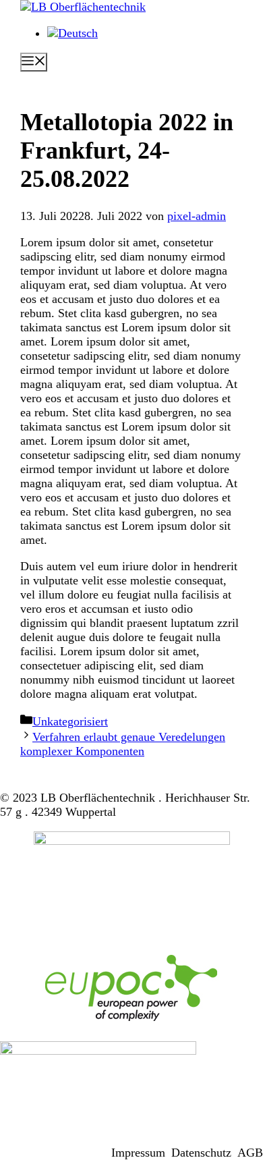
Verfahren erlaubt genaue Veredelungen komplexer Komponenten (122, 744)
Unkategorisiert (70, 721)
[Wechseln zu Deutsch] (72, 33)
